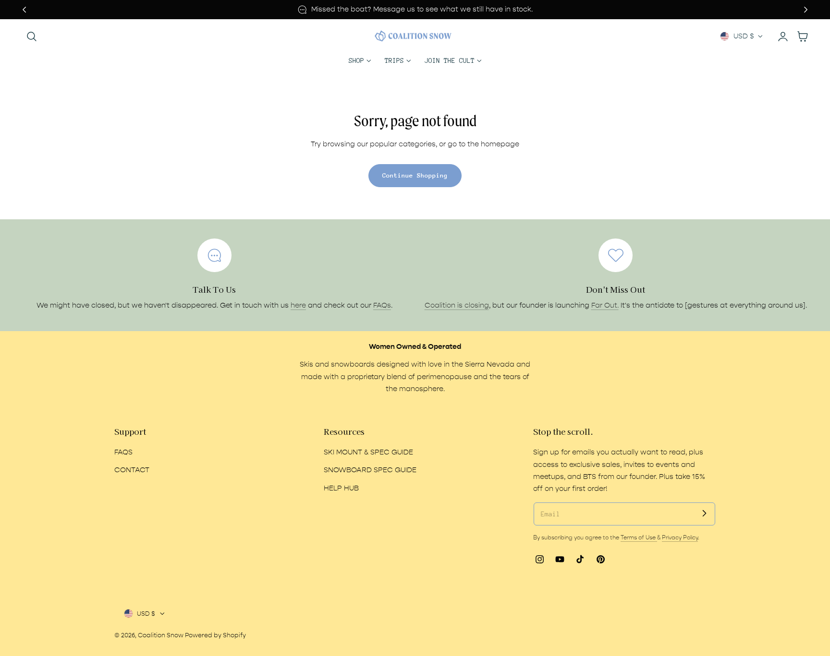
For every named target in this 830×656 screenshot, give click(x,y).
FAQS (123, 452)
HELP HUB (341, 488)
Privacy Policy (680, 537)
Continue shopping (415, 175)
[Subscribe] (704, 513)
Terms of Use (639, 537)
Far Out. (605, 305)
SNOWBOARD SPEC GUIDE (370, 470)
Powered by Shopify (215, 635)
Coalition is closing (457, 305)
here (298, 305)
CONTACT (131, 470)
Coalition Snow (160, 635)
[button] (31, 36)
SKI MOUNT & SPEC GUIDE (368, 452)
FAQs (382, 305)
